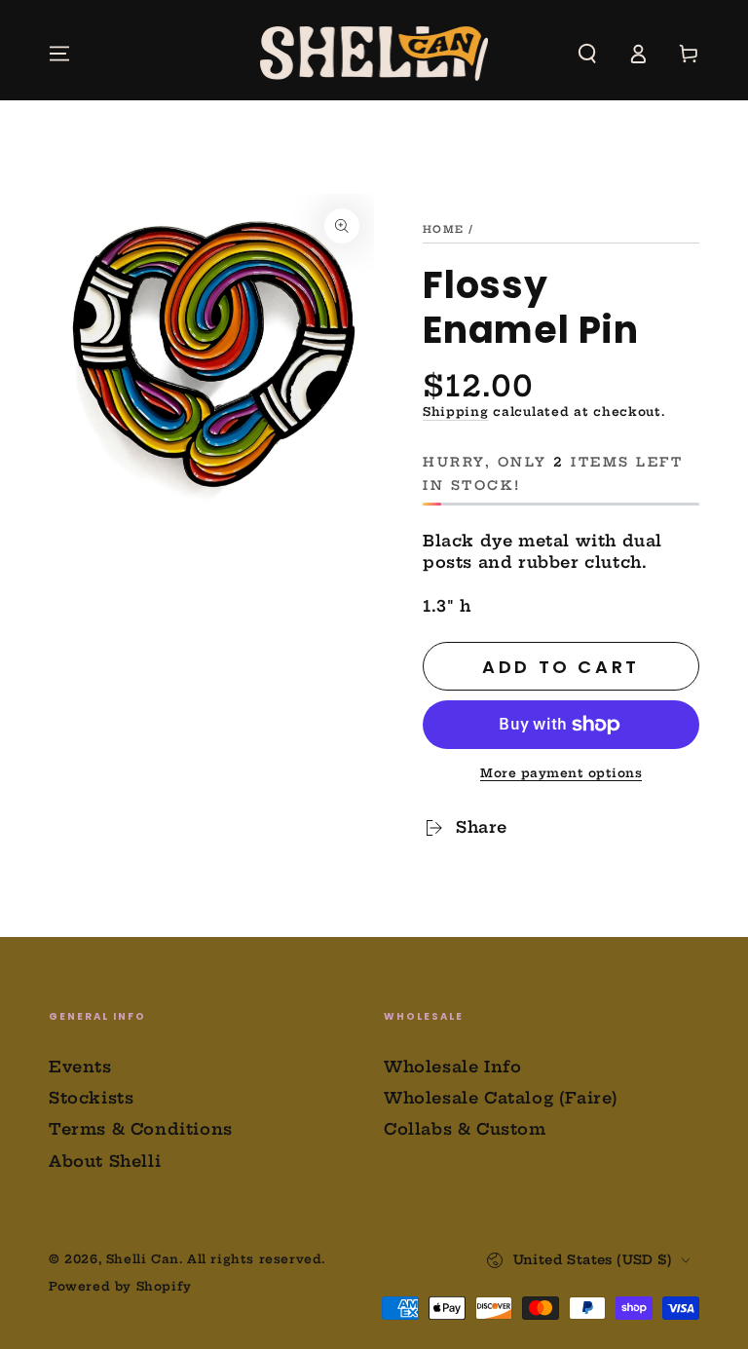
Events (80, 1066)
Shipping (456, 411)
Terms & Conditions (141, 1129)
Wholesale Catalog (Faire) (501, 1097)
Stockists (91, 1097)
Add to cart (561, 667)
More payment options (561, 773)
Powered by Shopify (120, 1286)
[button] (587, 53)
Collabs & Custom (465, 1129)
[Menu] (59, 53)
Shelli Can (142, 1259)
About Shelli (105, 1161)
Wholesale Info (452, 1066)
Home (443, 229)
